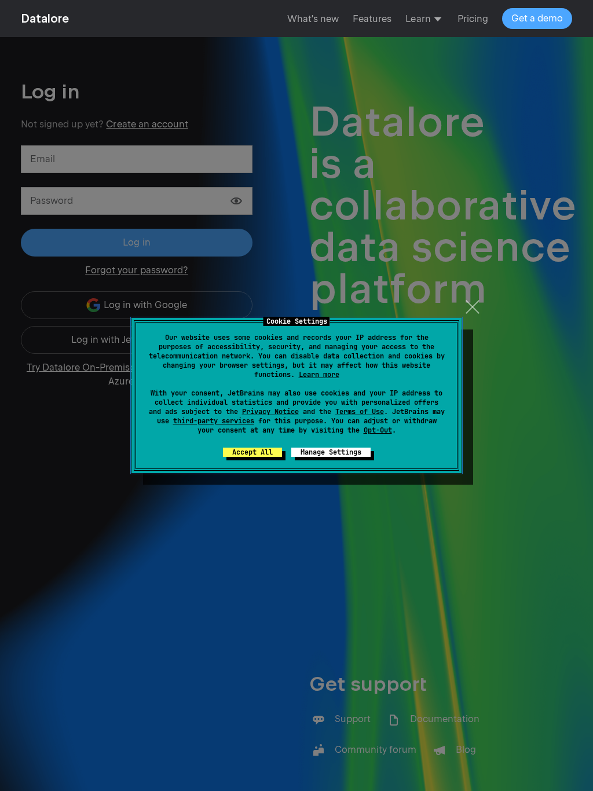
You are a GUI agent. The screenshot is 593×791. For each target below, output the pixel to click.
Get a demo (537, 18)
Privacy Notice (270, 411)
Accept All (252, 452)
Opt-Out (378, 430)
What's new (313, 18)
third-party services (213, 421)
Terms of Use (359, 411)
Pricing (472, 18)
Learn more (319, 374)
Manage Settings (331, 452)
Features (372, 18)
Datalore (45, 18)
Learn (417, 18)
